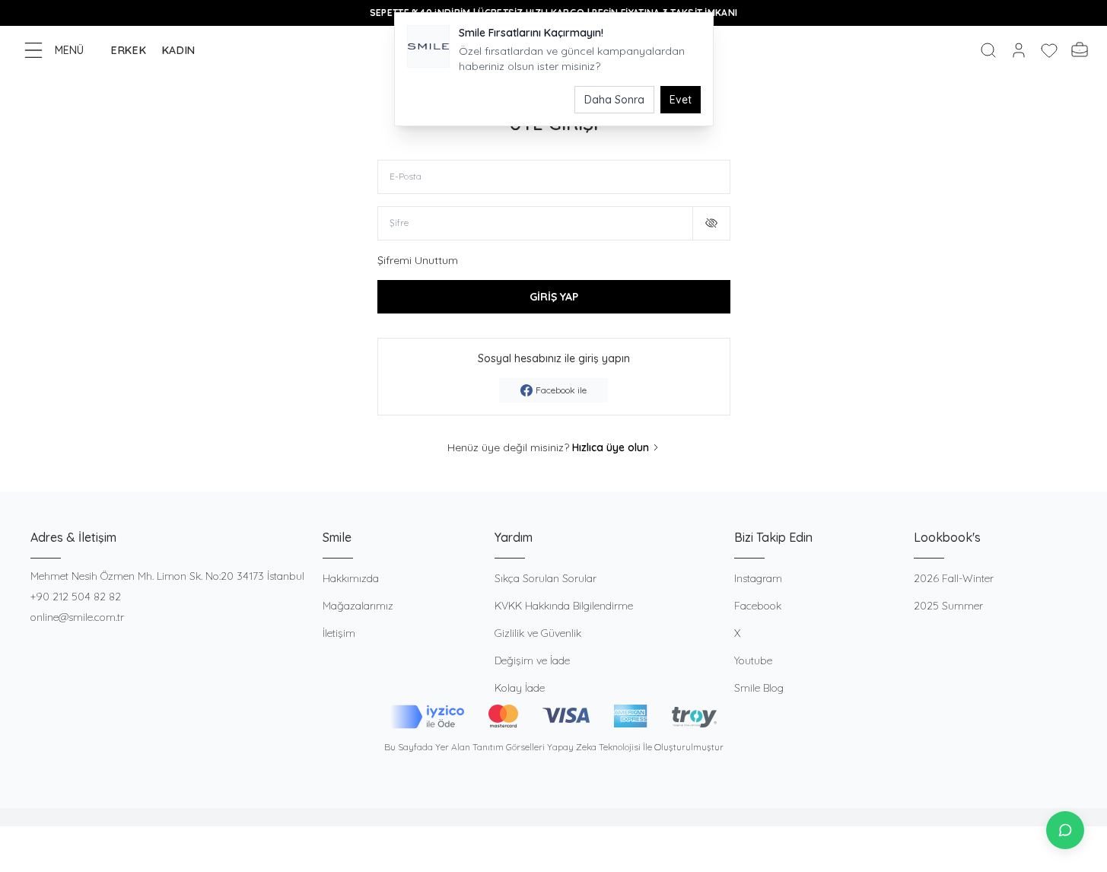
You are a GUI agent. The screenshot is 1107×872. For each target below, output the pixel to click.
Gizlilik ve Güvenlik (538, 633)
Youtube (753, 660)
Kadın (179, 50)
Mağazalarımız (358, 606)
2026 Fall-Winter (954, 578)
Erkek (129, 50)
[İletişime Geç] (1065, 830)
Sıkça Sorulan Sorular (545, 578)
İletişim (339, 633)
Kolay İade (520, 688)
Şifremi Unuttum (417, 260)
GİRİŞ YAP (554, 297)
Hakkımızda (351, 578)
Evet (681, 100)
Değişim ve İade (532, 660)
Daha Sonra (614, 100)
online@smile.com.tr (77, 617)
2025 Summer (948, 606)
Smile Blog (759, 688)
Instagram (758, 578)
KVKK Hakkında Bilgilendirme (564, 606)
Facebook (757, 606)
